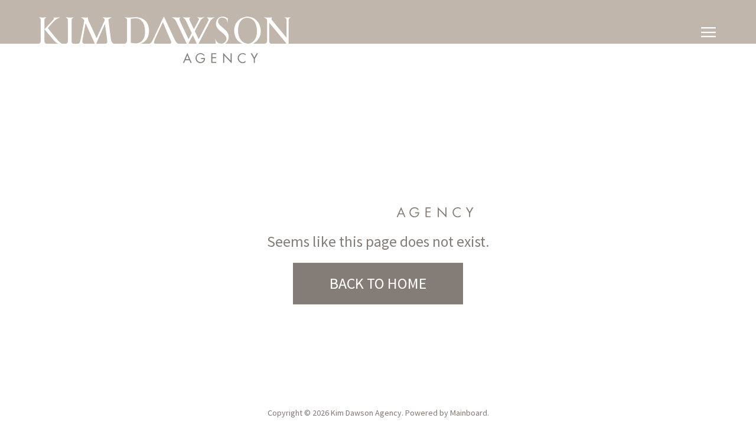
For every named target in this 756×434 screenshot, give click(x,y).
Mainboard (468, 412)
